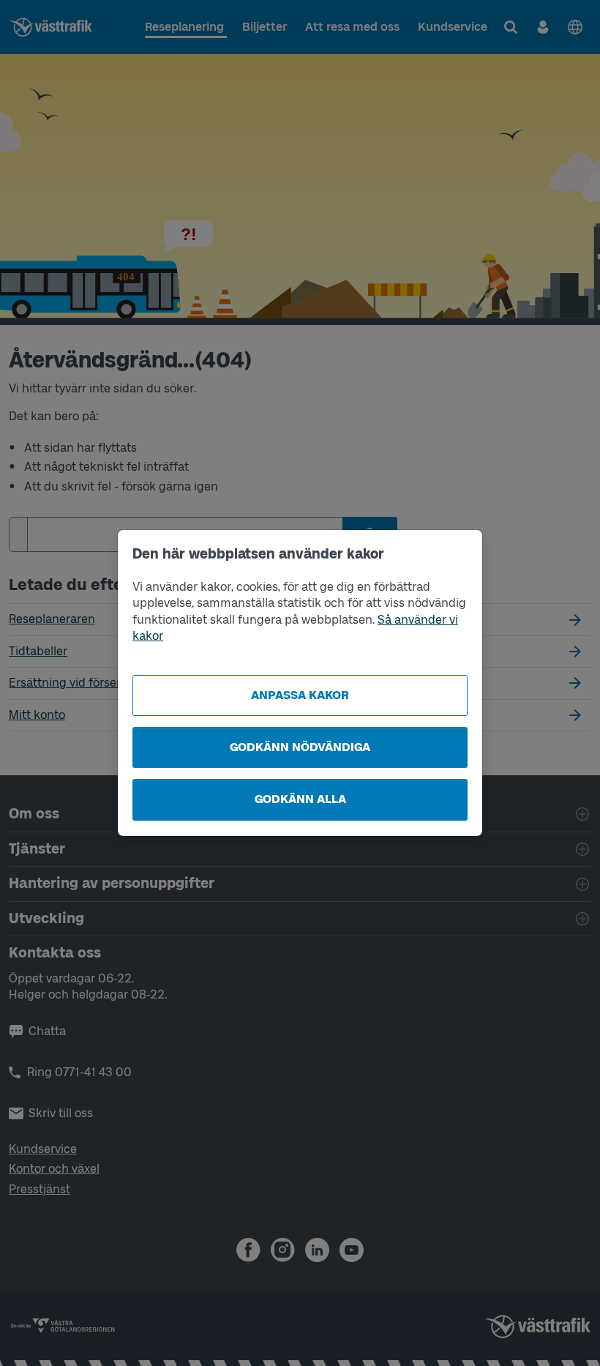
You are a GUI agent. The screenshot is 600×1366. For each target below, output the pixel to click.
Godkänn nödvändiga (300, 747)
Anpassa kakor (300, 695)
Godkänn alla (300, 799)
